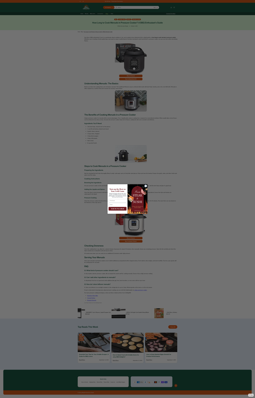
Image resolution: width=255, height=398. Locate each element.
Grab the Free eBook (117, 208)
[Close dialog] (146, 186)
